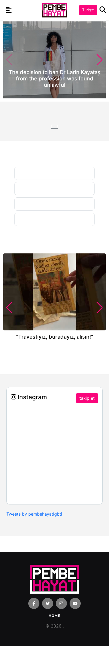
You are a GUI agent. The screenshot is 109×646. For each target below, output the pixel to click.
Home (54, 615)
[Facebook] (33, 603)
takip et (87, 398)
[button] (99, 60)
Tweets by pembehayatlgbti (34, 514)
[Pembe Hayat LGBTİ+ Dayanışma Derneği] (54, 9)
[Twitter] (47, 603)
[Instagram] (61, 603)
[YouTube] (75, 603)
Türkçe (88, 10)
